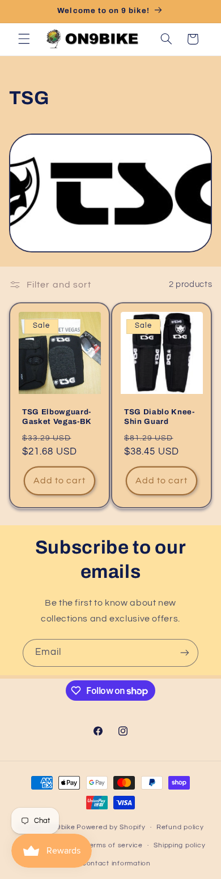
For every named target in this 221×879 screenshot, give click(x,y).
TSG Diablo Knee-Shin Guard (159, 417)
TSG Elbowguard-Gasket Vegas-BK (57, 417)
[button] (24, 39)
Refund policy (180, 827)
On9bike (60, 827)
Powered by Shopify (110, 827)
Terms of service (114, 845)
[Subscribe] (185, 653)
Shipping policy (179, 845)
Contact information (116, 863)
